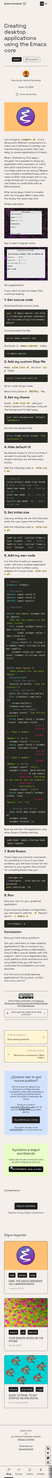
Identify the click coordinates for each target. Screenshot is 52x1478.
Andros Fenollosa (32, 80)
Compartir (33, 59)
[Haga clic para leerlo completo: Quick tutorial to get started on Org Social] (26, 1381)
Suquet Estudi (26, 1449)
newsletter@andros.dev (23, 1107)
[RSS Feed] (48, 1448)
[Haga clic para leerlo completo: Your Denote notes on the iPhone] (26, 1324)
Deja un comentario (26, 1206)
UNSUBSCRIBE (16, 1130)
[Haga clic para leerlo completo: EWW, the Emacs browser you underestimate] (26, 1267)
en (45, 3)
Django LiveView (26, 1439)
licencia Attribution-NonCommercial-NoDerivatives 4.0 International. (26, 1003)
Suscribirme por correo (26, 1119)
